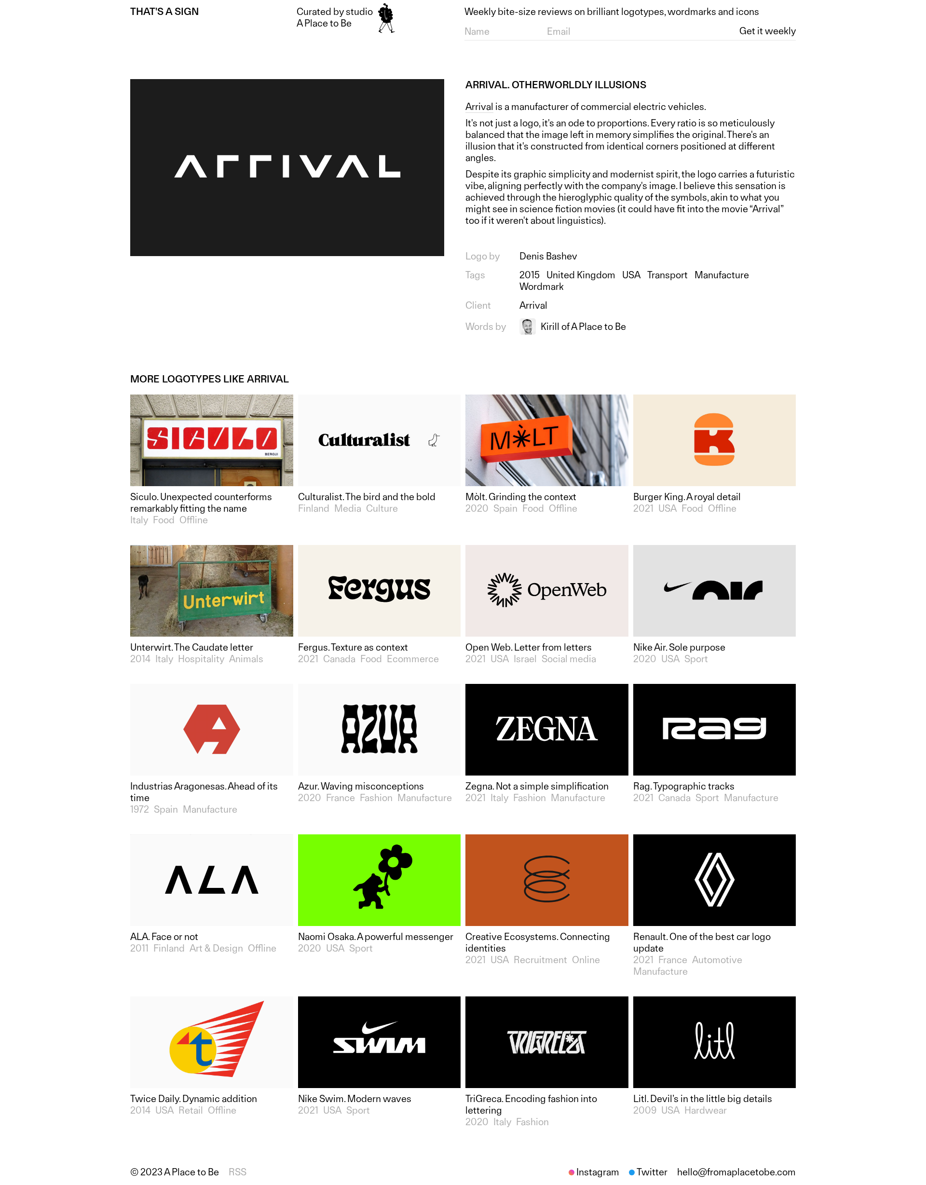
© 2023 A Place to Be (174, 1172)
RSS (237, 1172)
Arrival (479, 106)
